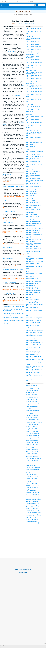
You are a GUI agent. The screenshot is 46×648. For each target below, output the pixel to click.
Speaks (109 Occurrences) (32, 469)
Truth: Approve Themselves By (33, 205)
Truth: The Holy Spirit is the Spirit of (34, 330)
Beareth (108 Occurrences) (32, 523)
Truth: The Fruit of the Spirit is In (33, 320)
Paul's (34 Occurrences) (31, 446)
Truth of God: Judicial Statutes (33, 171)
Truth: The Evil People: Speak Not (34, 317)
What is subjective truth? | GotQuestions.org (13, 306)
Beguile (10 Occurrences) (32, 519)
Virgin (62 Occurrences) (31, 478)
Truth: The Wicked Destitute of (33, 339)
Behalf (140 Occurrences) (32, 401)
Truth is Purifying (30, 144)
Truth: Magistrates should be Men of (34, 239)
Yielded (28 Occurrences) (32, 487)
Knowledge (28, 408)
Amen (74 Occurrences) (31, 394)
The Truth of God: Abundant (32, 44)
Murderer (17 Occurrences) (32, 506)
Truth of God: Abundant (31, 153)
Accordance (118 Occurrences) (33, 458)
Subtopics (27, 23)
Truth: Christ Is (29, 211)
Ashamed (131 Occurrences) (33, 467)
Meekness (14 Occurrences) (32, 456)
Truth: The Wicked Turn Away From (34, 342)
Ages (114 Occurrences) (31, 474)
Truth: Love (28, 237)
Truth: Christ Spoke (30, 212)
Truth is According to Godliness (33, 137)
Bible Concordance (7, 320)
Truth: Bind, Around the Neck (33, 207)
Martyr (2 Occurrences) (31, 412)
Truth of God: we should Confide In (34, 197)
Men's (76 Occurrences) (31, 480)
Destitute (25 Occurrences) (32, 498)
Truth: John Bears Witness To (33, 230)
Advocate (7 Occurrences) (32, 396)
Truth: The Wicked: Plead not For (34, 346)
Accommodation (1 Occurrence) (33, 464)
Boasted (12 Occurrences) (32, 521)
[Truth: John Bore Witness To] (1, 290)
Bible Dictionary (17, 320)
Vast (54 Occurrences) (31, 489)
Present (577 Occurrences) (32, 437)
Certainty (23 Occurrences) (32, 403)
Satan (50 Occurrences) (31, 453)
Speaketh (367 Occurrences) (33, 429)
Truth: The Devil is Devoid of (32, 299)
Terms (32, 23)
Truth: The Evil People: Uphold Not (34, 319)
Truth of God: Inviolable (31, 169)
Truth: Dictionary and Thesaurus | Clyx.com (13, 317)
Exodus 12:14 (15, 67)
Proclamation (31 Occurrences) (33, 512)
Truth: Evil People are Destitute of (34, 218)
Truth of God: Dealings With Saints (34, 154)
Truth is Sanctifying (30, 146)
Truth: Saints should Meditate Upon (34, 261)
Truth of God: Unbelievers (32, 193)
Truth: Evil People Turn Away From (34, 220)
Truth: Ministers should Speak (33, 246)
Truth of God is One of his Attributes (34, 151)
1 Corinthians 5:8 (7, 174)
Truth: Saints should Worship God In (34, 273)
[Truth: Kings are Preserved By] (44, 290)
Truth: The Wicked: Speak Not (33, 351)
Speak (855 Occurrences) (32, 481)
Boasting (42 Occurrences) (32, 435)
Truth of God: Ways (30, 195)
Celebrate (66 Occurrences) (32, 485)
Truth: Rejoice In (30, 250)
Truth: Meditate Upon (31, 241)
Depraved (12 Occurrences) (32, 496)
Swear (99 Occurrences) (31, 483)
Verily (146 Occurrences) (32, 390)
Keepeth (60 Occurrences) (32, 471)
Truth (27, 135)
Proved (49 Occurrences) (32, 399)
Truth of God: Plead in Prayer (33, 178)
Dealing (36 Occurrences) (32, 451)
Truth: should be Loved (31, 285)
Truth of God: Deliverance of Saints (34, 156)
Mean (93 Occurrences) (31, 472)
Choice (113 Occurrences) (32, 440)
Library (22, 23)
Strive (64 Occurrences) (31, 428)
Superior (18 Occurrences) (32, 426)
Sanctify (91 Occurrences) (32, 424)
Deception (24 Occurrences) (32, 410)
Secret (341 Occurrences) (32, 444)
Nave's (18, 23)
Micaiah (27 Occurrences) (32, 508)
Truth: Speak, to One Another (33, 292)
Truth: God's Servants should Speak (34, 228)
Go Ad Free (2, 645)
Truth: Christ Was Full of (31, 214)
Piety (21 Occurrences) (31, 517)
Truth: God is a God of (31, 225)
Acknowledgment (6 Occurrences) (34, 422)
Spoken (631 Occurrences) (32, 494)
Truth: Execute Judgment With (33, 221)
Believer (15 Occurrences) (32, 415)
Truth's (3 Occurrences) (31, 385)
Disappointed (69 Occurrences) (33, 499)
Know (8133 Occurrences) (32, 406)
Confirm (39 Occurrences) (32, 449)
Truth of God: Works (30, 200)
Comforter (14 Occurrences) (32, 392)
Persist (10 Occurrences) (32, 514)
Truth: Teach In (29, 294)
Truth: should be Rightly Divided (33, 290)
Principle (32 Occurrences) (32, 413)
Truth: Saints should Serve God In (34, 265)
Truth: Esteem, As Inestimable (33, 216)
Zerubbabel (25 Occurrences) (33, 492)
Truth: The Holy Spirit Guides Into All (34, 329)
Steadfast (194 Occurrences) (33, 405)
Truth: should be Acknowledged (33, 281)
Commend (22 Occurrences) (32, 447)
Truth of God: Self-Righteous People (34, 189)
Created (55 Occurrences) (32, 421)
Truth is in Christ (30, 139)
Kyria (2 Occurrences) (31, 490)
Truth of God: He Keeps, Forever (33, 168)
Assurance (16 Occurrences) (33, 433)
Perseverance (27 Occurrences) (33, 515)
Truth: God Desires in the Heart (33, 223)
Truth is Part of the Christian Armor (34, 142)
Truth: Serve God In (30, 280)
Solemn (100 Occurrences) (32, 388)
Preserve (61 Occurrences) (32, 476)
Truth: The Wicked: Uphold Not (33, 353)
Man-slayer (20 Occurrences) (33, 503)
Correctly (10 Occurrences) (32, 419)
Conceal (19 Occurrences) (32, 417)
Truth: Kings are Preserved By (33, 236)
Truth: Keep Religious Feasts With (34, 234)
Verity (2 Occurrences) (31, 387)
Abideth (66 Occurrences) (32, 438)
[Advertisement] (23, 549)
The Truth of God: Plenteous (32, 104)
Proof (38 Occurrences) (31, 455)
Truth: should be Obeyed (32, 288)
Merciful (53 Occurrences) (32, 442)
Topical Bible (15, 322)
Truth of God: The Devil (31, 191)
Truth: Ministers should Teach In (33, 248)
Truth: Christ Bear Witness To (33, 209)
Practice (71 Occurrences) (32, 460)
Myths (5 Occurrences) (31, 505)
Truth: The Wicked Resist (32, 340)
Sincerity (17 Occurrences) (32, 397)
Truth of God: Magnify (31, 173)
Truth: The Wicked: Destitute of (33, 344)
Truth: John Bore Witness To (32, 232)
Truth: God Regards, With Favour (34, 227)
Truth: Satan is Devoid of (32, 278)
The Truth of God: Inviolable (32, 103)
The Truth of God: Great (31, 98)
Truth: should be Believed (32, 283)
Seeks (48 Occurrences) (31, 465)
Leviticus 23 (11, 51)
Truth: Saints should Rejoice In (33, 263)
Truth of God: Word (30, 198)
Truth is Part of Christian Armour (33, 140)
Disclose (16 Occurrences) (32, 501)
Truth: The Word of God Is (32, 354)
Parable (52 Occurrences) (32, 431)
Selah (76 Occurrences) (31, 462)
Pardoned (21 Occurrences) (32, 510)
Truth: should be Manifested (32, 287)
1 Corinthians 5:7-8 (18, 95)
